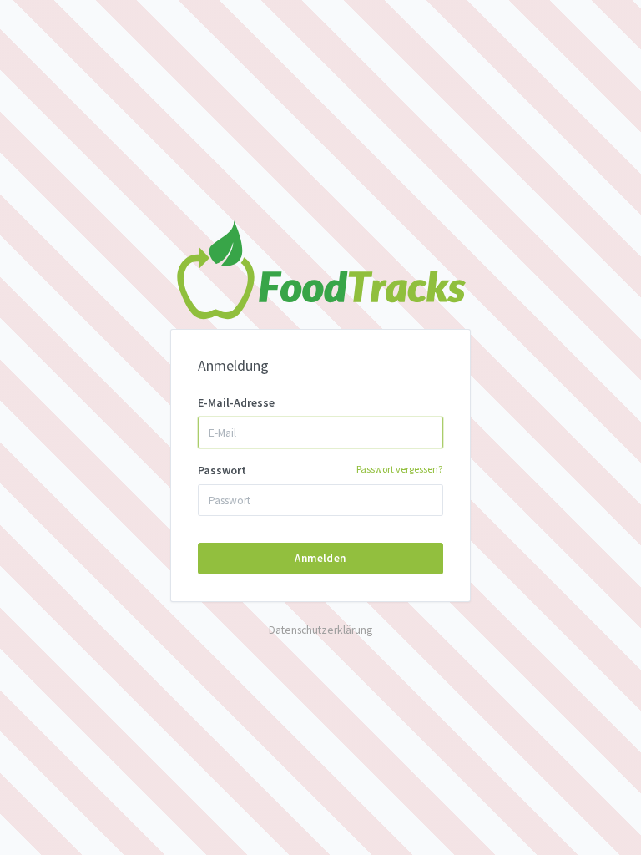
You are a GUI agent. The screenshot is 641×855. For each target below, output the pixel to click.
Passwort (320, 470)
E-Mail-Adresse (236, 402)
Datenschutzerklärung (320, 630)
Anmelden (320, 558)
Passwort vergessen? (399, 469)
